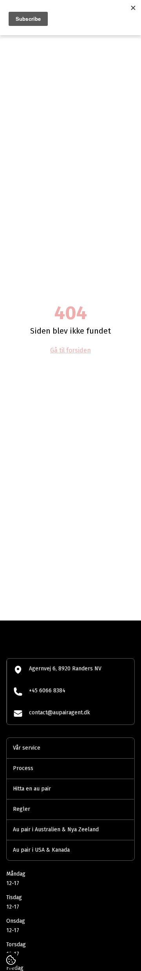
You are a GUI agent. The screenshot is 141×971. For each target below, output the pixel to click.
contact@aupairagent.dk (59, 712)
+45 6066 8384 (47, 690)
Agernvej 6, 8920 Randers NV (65, 668)
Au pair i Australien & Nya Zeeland (56, 829)
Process (23, 768)
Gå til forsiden (70, 350)
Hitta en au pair (32, 788)
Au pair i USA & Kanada (41, 850)
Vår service (26, 748)
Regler (21, 809)
